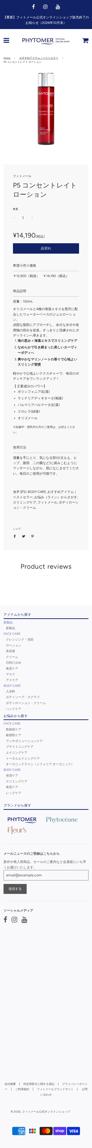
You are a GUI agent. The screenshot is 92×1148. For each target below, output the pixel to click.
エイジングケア (16, 752)
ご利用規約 (22, 1089)
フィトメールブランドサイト (55, 1089)
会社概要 (10, 1084)
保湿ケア (12, 775)
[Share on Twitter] (24, 536)
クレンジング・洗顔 (19, 639)
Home (7, 58)
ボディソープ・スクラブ (23, 697)
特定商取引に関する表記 (38, 1084)
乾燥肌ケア (13, 729)
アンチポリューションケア (24, 741)
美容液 (10, 651)
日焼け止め (13, 662)
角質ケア (12, 668)
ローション (13, 645)
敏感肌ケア (13, 735)
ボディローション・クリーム (26, 703)
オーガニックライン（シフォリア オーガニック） (40, 764)
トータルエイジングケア (23, 758)
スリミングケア (16, 781)
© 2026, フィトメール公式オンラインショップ (40, 1111)
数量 (15, 209)
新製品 (10, 628)
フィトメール (22, 176)
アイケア (12, 680)
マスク (10, 674)
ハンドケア (13, 709)
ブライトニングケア (19, 746)
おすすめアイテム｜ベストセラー (38, 58)
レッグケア (13, 793)
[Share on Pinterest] (33, 536)
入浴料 (10, 691)
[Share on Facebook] (16, 536)
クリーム (12, 657)
